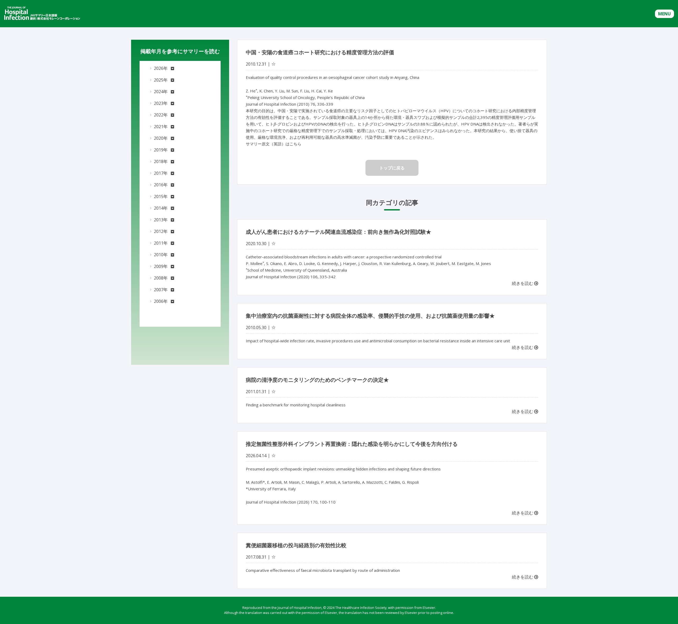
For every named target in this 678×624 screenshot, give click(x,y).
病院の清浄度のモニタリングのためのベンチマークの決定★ (317, 379)
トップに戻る (392, 168)
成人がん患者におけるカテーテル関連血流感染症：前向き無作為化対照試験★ (338, 231)
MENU (664, 14)
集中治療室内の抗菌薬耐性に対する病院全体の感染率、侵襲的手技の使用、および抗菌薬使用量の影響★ (370, 315)
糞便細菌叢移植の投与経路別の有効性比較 (296, 545)
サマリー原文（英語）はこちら (273, 143)
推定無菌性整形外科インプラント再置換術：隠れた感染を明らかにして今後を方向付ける (352, 443)
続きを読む (523, 283)
